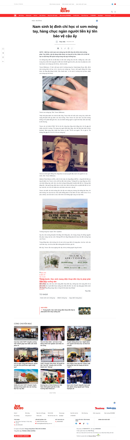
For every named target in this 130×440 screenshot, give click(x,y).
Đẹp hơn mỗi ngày (52, 15)
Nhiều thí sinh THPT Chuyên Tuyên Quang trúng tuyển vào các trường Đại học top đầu (25, 386)
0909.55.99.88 (40, 421)
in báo (68, 48)
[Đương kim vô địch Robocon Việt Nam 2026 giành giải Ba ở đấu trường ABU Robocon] (52, 376)
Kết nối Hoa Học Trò (52, 415)
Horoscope (108, 15)
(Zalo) (45, 421)
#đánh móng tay (62, 298)
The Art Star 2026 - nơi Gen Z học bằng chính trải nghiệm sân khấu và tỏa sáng (51, 343)
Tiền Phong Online (54, 4)
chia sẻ (58, 48)
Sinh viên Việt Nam (81, 4)
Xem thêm (115, 15)
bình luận (71, 48)
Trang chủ (15, 15)
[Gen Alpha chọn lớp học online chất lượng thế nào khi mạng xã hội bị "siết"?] (79, 355)
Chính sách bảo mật (104, 419)
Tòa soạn (16, 419)
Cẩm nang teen (96, 413)
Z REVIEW (93, 15)
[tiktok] (84, 423)
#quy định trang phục (75, 298)
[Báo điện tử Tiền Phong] (99, 408)
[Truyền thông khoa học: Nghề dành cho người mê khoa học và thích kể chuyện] (79, 333)
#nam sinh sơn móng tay (47, 298)
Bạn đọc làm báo (23, 436)
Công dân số (28, 415)
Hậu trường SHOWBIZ (65, 15)
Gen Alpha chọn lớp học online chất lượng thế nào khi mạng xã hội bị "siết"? (78, 365)
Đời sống (21, 15)
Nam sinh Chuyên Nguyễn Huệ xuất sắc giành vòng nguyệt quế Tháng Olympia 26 (78, 386)
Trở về (3, 61)
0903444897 (60, 421)
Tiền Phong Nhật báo (68, 4)
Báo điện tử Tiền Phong (65, 10)
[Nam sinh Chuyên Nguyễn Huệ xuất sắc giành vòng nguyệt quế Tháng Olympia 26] (79, 376)
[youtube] (115, 4)
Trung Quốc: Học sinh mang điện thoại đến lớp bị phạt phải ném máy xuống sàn (58, 310)
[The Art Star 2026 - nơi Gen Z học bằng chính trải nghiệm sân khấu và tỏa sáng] (52, 333)
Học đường (42, 15)
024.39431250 (19, 424)
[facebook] (112, 4)
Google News (97, 21)
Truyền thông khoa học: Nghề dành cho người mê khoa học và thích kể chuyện (78, 343)
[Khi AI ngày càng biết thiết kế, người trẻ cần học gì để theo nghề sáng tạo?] (26, 355)
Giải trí (35, 15)
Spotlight (100, 15)
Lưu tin (3, 57)
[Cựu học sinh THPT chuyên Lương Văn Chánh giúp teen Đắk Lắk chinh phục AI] (26, 333)
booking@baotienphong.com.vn (44, 423)
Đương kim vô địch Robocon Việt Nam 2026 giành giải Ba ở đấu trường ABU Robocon (51, 386)
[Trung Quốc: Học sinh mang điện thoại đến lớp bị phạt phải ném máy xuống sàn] (85, 311)
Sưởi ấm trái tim (74, 413)
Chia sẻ (3, 53)
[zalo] (89, 423)
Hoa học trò (18, 407)
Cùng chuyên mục (23, 324)
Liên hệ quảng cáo (40, 419)
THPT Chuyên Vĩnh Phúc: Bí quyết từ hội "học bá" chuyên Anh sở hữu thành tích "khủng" (52, 365)
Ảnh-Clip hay (84, 15)
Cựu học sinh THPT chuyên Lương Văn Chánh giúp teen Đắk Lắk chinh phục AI (25, 343)
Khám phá (28, 15)
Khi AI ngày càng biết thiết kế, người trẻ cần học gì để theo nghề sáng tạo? (26, 365)
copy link (65, 48)
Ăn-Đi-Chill (76, 15)
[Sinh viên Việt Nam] (111, 408)
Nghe (3, 48)
